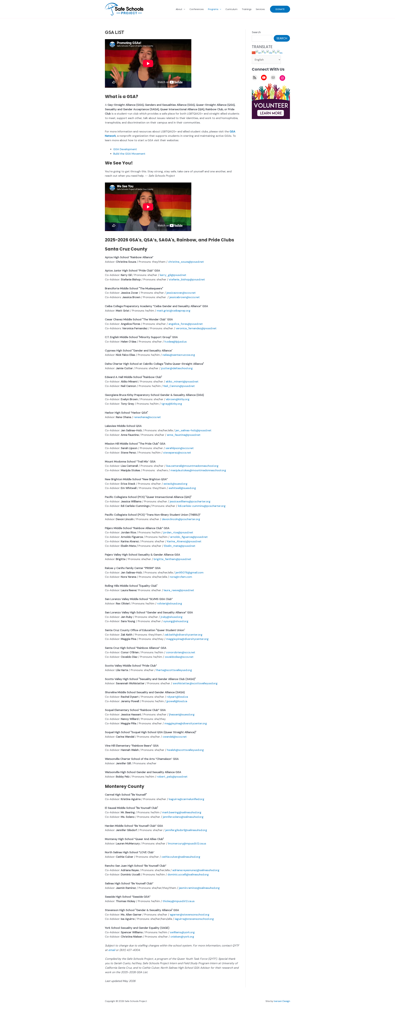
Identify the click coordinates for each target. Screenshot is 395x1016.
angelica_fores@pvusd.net (185, 324)
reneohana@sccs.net (147, 417)
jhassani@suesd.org (182, 714)
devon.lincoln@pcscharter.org (181, 519)
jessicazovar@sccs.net (181, 293)
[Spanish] (280, 52)
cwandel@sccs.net (175, 737)
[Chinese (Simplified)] (254, 52)
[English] (259, 52)
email (111, 950)
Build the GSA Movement (129, 154)
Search (256, 32)
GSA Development (125, 149)
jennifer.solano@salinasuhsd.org (183, 817)
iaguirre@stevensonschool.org (194, 919)
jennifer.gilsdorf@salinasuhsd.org (186, 830)
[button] (183, 9)
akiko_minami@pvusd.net (182, 381)
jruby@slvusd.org (172, 617)
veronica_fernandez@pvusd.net (196, 328)
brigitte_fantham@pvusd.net (172, 559)
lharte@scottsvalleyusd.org (174, 670)
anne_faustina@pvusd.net (183, 435)
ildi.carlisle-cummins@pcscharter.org (202, 506)
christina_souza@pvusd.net (186, 262)
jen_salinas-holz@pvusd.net (193, 430)
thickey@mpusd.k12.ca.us (179, 901)
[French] (264, 52)
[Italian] (274, 52)
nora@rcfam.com (181, 577)
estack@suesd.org (175, 484)
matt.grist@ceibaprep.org (173, 310)
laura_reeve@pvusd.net (179, 590)
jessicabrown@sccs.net (184, 297)
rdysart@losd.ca (177, 697)
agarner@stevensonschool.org (189, 914)
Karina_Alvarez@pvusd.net (184, 541)
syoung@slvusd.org (175, 621)
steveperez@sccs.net (177, 452)
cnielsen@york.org (182, 936)
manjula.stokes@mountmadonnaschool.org (198, 470)
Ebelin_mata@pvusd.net (179, 546)
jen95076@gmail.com (189, 572)
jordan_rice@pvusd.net (178, 532)
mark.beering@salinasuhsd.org (181, 812)
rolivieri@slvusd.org (169, 603)
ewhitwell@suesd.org (182, 488)
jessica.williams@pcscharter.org (190, 501)
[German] (269, 52)
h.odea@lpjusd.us (175, 341)
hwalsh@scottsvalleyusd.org (185, 750)
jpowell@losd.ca (176, 701)
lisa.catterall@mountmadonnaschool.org (192, 466)
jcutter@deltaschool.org (177, 368)
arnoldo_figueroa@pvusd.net (189, 537)
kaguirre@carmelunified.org (186, 799)
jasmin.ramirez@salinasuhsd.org (199, 888)
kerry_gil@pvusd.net (173, 275)
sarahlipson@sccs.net (180, 448)
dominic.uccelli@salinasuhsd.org (188, 874)
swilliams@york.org (182, 932)
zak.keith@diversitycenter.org (183, 634)
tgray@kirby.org (171, 404)
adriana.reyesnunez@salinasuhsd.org (195, 870)
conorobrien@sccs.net (180, 652)
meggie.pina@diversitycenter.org (187, 639)
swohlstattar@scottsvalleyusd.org (195, 683)
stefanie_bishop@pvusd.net (187, 279)
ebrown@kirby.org (177, 399)
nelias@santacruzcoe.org (178, 355)
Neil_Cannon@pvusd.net (179, 386)
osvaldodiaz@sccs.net (179, 657)
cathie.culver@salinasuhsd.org (181, 857)
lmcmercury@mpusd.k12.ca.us (187, 843)
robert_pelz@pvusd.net (172, 776)
